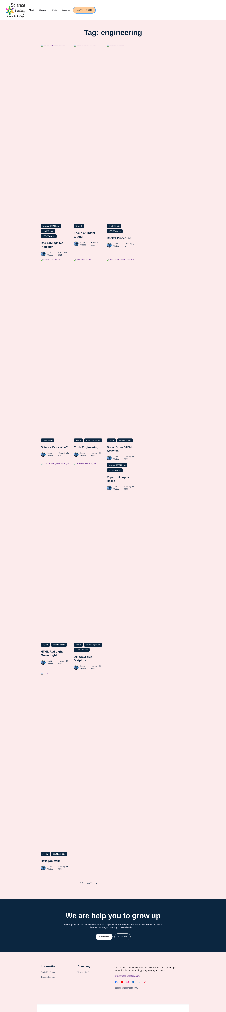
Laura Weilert (50, 253)
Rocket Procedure (119, 238)
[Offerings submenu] (47, 10)
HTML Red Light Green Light (52, 653)
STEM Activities (48, 236)
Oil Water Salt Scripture (83, 658)
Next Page (92, 883)
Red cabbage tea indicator (52, 244)
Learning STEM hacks (50, 226)
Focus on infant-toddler (85, 234)
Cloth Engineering (86, 447)
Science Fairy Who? (54, 447)
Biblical (78, 440)
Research (78, 226)
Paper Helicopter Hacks (118, 479)
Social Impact (47, 440)
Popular (111, 440)
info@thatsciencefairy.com (127, 976)
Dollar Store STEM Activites (119, 449)
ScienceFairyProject (93, 440)
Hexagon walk (50, 860)
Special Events (47, 231)
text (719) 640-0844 (84, 10)
